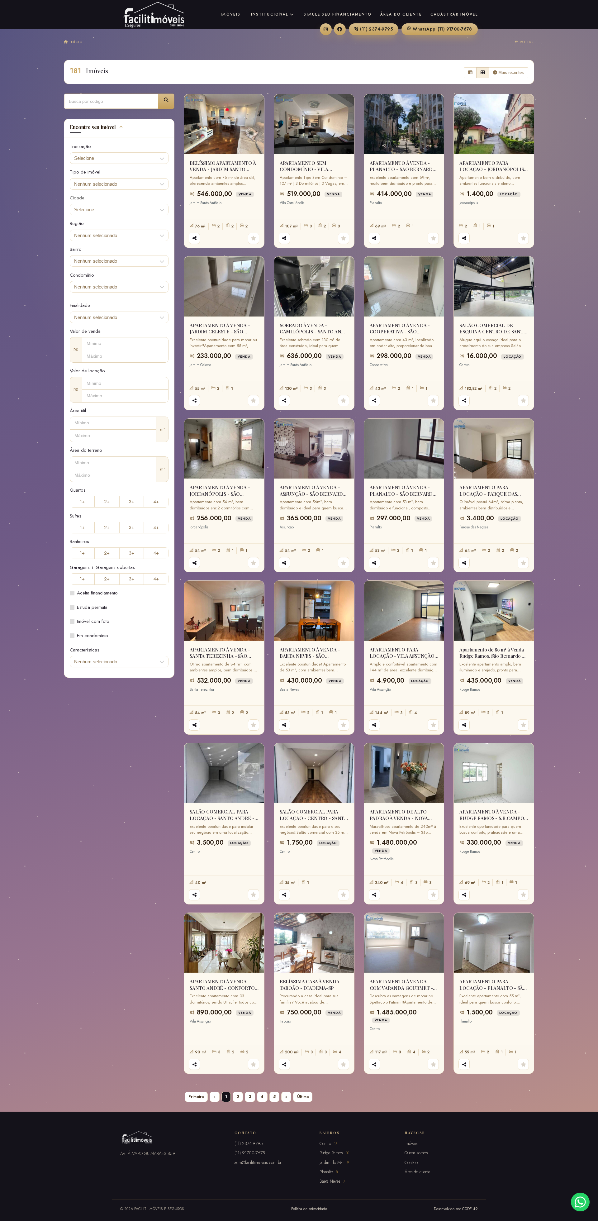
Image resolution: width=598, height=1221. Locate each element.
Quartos (78, 490)
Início (75, 41)
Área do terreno (86, 450)
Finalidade (80, 305)
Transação (80, 146)
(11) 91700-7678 (442, 29)
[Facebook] (340, 29)
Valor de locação (87, 370)
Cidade (77, 197)
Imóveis (230, 14)
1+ (82, 501)
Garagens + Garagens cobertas (102, 567)
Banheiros (79, 541)
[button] (166, 101)
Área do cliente (401, 14)
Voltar (526, 41)
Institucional (269, 14)
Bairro (76, 249)
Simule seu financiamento (338, 14)
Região (77, 223)
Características (84, 649)
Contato (411, 1162)
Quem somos (416, 1153)
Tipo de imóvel (85, 172)
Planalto (329, 1172)
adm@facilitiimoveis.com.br (258, 1162)
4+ (156, 501)
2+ (107, 501)
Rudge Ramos (334, 1153)
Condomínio (82, 275)
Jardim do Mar (334, 1162)
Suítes (75, 516)
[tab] (119, 128)
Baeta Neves (332, 1181)
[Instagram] (326, 29)
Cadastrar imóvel (454, 14)
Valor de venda (85, 331)
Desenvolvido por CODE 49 (456, 1208)
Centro (329, 1143)
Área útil (78, 410)
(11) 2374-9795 (376, 29)
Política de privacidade (309, 1208)
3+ (131, 501)
